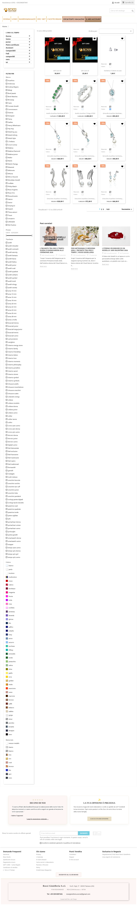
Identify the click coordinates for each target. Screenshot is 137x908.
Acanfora (11, 80)
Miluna (10, 174)
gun (10, 774)
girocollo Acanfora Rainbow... (113, 113)
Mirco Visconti (13, 177)
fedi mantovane (13, 458)
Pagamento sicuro (9, 862)
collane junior (12, 410)
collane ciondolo (13, 403)
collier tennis (12, 419)
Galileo (10, 122)
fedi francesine (13, 454)
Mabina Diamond (14, 151)
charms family (13, 349)
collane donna (13, 406)
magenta (12, 592)
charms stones (13, 374)
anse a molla (12, 320)
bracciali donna (13, 323)
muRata (10, 183)
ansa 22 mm (12, 307)
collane (10, 400)
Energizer (11, 116)
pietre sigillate (13, 515)
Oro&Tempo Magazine (43, 870)
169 (108, 209)
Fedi (7, 54)
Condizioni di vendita (10, 867)
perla (10, 569)
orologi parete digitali (15, 499)
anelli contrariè (13, 249)
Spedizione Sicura (9, 860)
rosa (10, 604)
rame (10, 692)
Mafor (10, 158)
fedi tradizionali (13, 464)
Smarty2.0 (11, 206)
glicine (11, 619)
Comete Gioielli (13, 106)
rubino (11, 585)
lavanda (11, 615)
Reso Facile (7, 857)
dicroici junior (13, 438)
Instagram (99, 833)
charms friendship (14, 352)
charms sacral (13, 371)
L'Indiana (11, 141)
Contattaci (72, 854)
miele (11, 684)
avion (11, 638)
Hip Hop (11, 129)
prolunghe (11, 532)
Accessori (9, 48)
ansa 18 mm (12, 300)
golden (11, 681)
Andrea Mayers (13, 87)
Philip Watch (12, 186)
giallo (11, 673)
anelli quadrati (13, 271)
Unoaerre (11, 219)
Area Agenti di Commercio (111, 857)
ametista (12, 612)
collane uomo (12, 413)
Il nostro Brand (41, 860)
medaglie (11, 474)
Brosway (11, 100)
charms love (12, 358)
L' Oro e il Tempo (9, 870)
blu (10, 623)
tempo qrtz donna (14, 551)
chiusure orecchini (14, 390)
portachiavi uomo (14, 528)
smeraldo (12, 654)
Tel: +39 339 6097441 (55, 894)
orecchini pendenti (14, 496)
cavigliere (11, 342)
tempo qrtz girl (13, 554)
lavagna (11, 731)
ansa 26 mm (12, 313)
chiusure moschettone (15, 387)
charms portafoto (14, 368)
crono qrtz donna (14, 429)
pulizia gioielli (13, 535)
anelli (10, 243)
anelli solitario (13, 275)
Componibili (11, 51)
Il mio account (74, 860)
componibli (10, 56)
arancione (12, 688)
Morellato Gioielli (14, 180)
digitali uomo (12, 445)
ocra (10, 677)
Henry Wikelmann (14, 125)
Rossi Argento (13, 190)
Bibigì (10, 90)
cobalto (11, 631)
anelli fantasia (13, 255)
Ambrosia (11, 84)
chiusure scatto (13, 393)
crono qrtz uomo (14, 432)
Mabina (10, 148)
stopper (10, 544)
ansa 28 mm (12, 316)
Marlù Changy (13, 164)
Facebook (95, 833)
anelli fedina (12, 262)
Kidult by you (12, 132)
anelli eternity (12, 252)
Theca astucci (12, 212)
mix (10, 755)
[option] (54, 247)
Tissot (10, 215)
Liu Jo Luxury (12, 145)
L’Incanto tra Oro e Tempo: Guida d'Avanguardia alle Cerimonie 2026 (52, 250)
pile (9, 519)
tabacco (11, 708)
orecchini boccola (14, 480)
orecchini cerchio (14, 483)
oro (10, 759)
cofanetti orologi (13, 397)
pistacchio (12, 661)
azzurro (11, 642)
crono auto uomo (14, 426)
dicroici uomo (13, 442)
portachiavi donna (14, 522)
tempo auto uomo (14, 548)
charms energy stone (15, 345)
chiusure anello (13, 384)
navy (10, 635)
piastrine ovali (13, 506)
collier (10, 416)
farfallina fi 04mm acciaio (113, 71)
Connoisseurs (12, 109)
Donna (8, 36)
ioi (7, 62)
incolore (11, 573)
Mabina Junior (13, 154)
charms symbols (13, 381)
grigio (11, 715)
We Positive (12, 225)
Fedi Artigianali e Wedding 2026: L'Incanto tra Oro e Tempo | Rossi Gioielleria (83, 250)
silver (10, 719)
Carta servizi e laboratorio (45, 862)
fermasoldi (11, 467)
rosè (10, 763)
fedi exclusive (12, 451)
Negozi (71, 857)
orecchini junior (13, 490)
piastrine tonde (13, 512)
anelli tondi (12, 281)
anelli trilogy (12, 284)
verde (11, 658)
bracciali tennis (13, 332)
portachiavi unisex (14, 525)
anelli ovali (11, 268)
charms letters (13, 355)
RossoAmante (13, 196)
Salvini (10, 199)
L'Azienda (39, 857)
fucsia (11, 596)
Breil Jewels (12, 93)
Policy (38, 867)
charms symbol (13, 377)
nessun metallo (14, 743)
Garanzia (6, 854)
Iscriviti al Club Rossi (68, 874)
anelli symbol (12, 278)
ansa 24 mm (12, 310)
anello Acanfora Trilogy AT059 (85, 113)
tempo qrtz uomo (14, 557)
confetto (11, 608)
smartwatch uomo (14, 541)
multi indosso (12, 477)
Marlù (10, 161)
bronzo (11, 700)
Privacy (38, 854)
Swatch (10, 209)
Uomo (8, 39)
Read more (43, 266)
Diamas (10, 113)
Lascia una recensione (99, 819)
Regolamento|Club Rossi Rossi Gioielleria (116, 854)
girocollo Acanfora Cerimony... (57, 156)
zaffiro (11, 627)
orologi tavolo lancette (16, 503)
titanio (11, 747)
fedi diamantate (13, 448)
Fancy (10, 119)
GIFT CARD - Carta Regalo (11, 865)
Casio (10, 103)
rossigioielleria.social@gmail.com (78, 894)
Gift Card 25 (85, 71)
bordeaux (12, 589)
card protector (13, 339)
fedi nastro (11, 461)
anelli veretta (12, 288)
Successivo (127, 209)
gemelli (10, 471)
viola (10, 600)
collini (10, 422)
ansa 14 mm (12, 294)
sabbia (11, 711)
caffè (10, 704)
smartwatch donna (14, 538)
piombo (11, 723)
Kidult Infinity (12, 135)
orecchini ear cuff (14, 487)
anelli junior (12, 265)
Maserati (11, 167)
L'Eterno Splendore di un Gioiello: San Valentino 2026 (115, 249)
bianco (11, 566)
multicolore (13, 577)
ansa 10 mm (12, 291)
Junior (8, 42)
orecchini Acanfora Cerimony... (57, 199)
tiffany (11, 650)
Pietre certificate (12, 45)
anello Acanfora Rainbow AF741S (57, 113)
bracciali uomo (13, 336)
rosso (11, 581)
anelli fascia (12, 259)
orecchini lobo (13, 493)
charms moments (14, 361)
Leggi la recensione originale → (38, 819)
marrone (12, 696)
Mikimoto (11, 170)
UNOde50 (11, 222)
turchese (12, 646)
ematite (11, 727)
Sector (10, 202)
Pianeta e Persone (42, 865)
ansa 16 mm (12, 297)
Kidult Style (12, 138)
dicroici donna (13, 435)
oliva (10, 669)
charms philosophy (14, 365)
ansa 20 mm (12, 304)
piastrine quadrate (14, 509)
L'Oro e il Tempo (12, 33)
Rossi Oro (11, 193)
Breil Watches (12, 97)
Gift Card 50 (57, 71)
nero (8, 59)
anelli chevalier (13, 246)
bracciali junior (13, 326)
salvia (11, 665)
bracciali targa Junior (15, 329)
